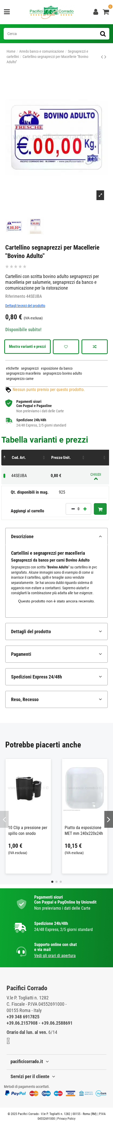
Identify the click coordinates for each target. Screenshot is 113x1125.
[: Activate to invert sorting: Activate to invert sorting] (5, 457)
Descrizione (22, 536)
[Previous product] (102, 57)
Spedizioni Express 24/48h (36, 677)
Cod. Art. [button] (19, 457)
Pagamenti (21, 654)
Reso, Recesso (25, 699)
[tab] (56, 536)
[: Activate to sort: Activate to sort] (98, 457)
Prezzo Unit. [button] (61, 457)
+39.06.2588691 (57, 1023)
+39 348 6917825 (23, 1016)
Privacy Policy (66, 1119)
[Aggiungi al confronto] (94, 346)
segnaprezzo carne (20, 378)
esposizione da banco (57, 368)
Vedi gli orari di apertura (55, 955)
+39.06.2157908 (22, 1023)
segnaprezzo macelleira (23, 373)
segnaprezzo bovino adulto (62, 373)
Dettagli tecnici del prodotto (25, 306)
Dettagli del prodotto (31, 631)
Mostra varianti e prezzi (27, 346)
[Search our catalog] (102, 33)
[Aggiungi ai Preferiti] (66, 346)
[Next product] (105, 57)
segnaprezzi (30, 368)
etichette (12, 368)
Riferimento (15, 296)
